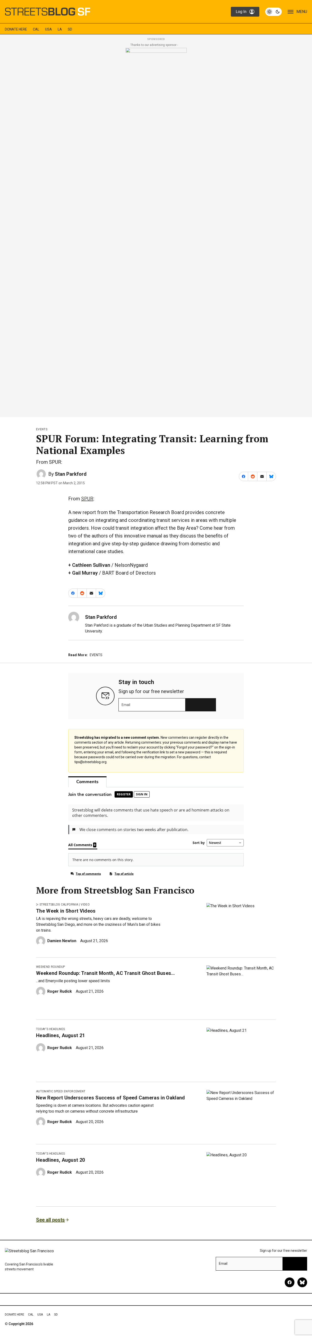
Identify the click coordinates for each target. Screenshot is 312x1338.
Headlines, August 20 (60, 1160)
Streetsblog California (58, 904)
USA (48, 29)
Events (41, 429)
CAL (36, 29)
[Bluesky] (302, 1282)
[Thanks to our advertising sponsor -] (156, 231)
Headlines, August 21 (60, 1035)
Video (85, 904)
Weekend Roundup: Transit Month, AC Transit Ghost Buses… (105, 973)
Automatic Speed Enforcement (61, 1091)
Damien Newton (61, 940)
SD (70, 29)
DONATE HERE (16, 29)
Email (126, 705)
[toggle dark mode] (273, 12)
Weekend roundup (50, 966)
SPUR (87, 499)
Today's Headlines (50, 1029)
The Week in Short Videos (66, 911)
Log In (241, 11)
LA (60, 29)
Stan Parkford (71, 474)
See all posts (50, 1220)
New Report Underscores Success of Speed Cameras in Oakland (110, 1098)
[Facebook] (289, 1282)
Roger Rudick (59, 991)
